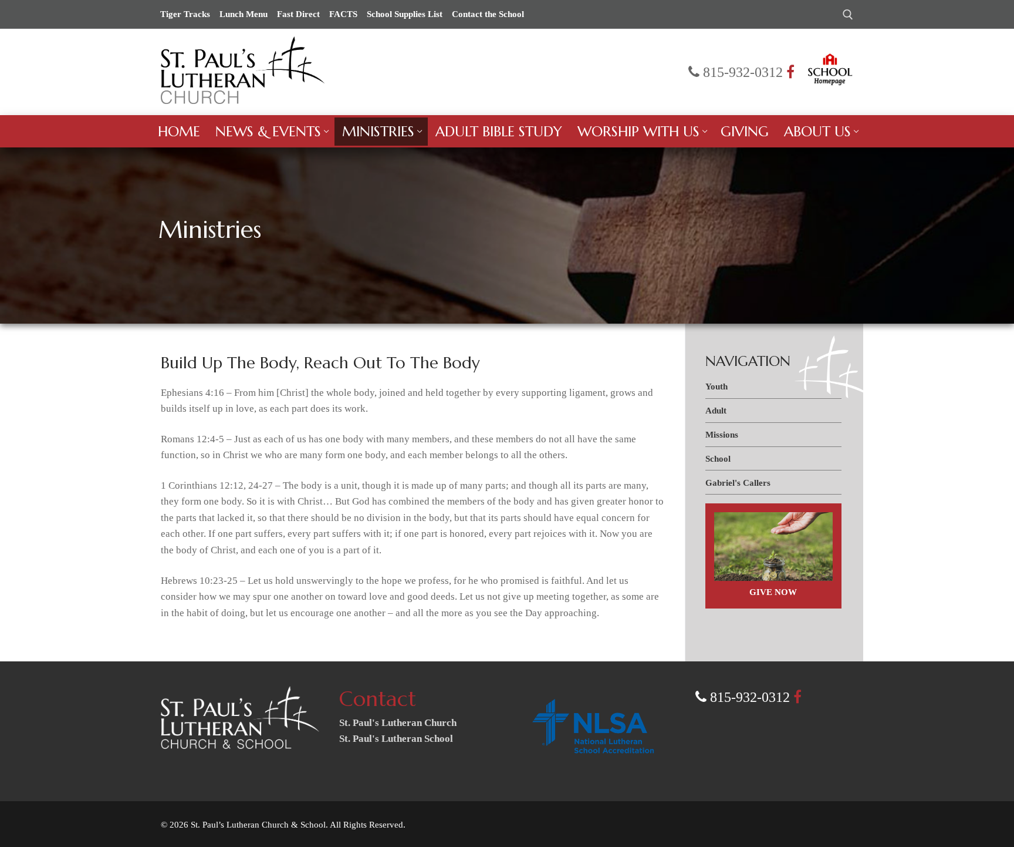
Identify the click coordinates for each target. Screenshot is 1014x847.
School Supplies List (404, 14)
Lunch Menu (243, 14)
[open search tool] (848, 14)
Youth (716, 386)
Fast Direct (298, 14)
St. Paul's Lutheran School (396, 738)
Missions (721, 434)
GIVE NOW (773, 592)
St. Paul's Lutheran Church (398, 722)
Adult (715, 410)
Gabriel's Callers (737, 483)
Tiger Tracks (185, 14)
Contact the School (488, 14)
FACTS (343, 14)
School (718, 458)
